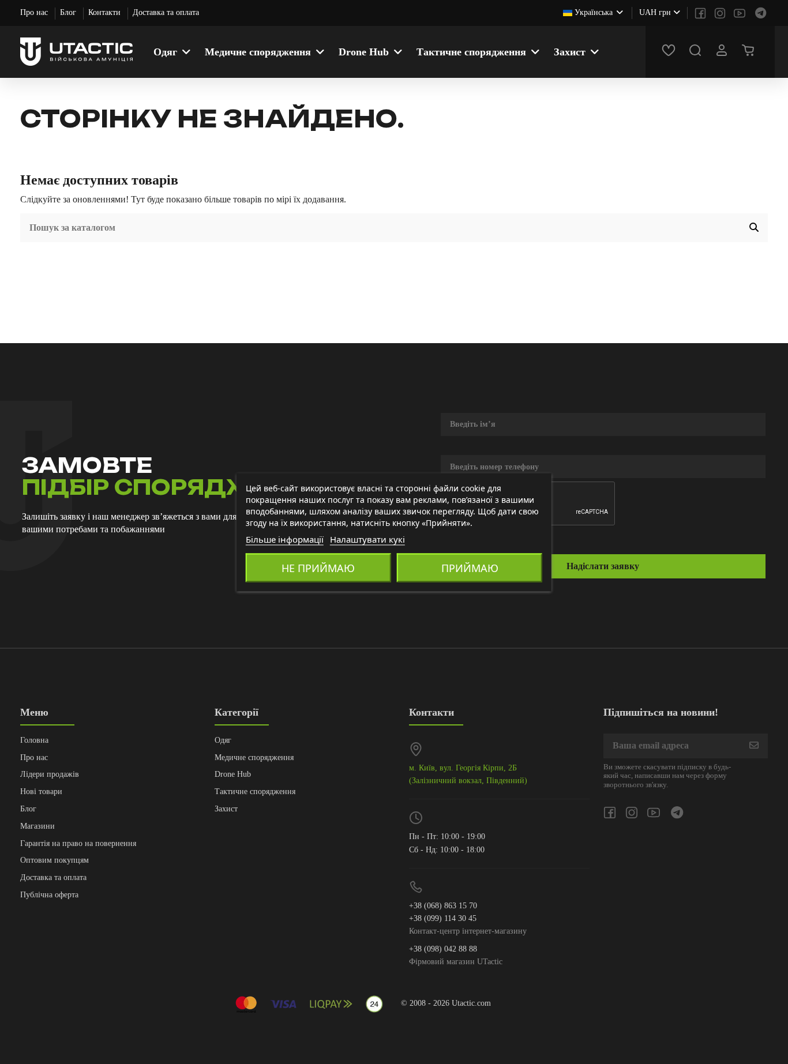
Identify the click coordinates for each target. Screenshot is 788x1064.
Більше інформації (285, 538)
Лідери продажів (49, 774)
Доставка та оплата (166, 12)
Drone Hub (233, 774)
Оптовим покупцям (54, 860)
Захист (226, 808)
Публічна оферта (49, 894)
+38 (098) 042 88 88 (443, 949)
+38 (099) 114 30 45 (442, 918)
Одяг (223, 740)
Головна (34, 740)
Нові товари (41, 791)
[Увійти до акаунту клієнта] (723, 52)
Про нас (35, 12)
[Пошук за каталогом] (754, 227)
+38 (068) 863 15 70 (443, 905)
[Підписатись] (754, 746)
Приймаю (469, 567)
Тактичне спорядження (255, 791)
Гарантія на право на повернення (78, 843)
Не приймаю (318, 567)
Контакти (105, 12)
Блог (69, 12)
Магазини (37, 826)
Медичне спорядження (254, 757)
